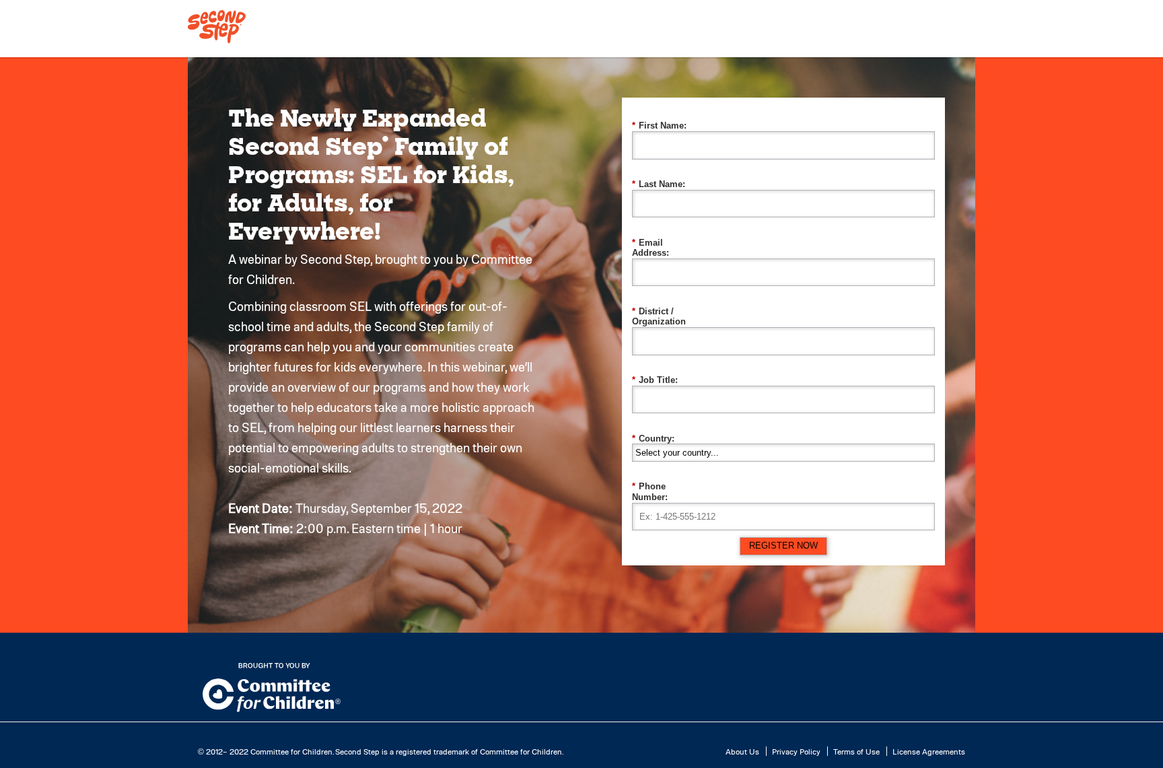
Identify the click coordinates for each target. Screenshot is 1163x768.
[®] (217, 42)
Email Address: (650, 248)
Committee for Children (291, 751)
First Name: (659, 125)
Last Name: (658, 184)
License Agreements (928, 751)
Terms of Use (856, 751)
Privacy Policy (796, 751)
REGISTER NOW (783, 545)
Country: (653, 438)
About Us (742, 751)
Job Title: (655, 380)
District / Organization (659, 316)
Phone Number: (650, 491)
